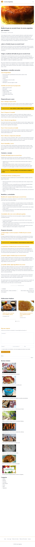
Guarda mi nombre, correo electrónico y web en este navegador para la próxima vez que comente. (16, 349)
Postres (2, 26)
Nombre (3, 346)
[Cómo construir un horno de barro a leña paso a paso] (9, 437)
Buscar (2, 355)
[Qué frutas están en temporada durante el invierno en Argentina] (9, 469)
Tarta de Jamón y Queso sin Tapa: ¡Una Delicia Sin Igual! (27, 290)
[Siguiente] (32, 310)
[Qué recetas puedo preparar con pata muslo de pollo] (9, 459)
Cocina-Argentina (4, 32)
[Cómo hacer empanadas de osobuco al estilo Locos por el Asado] (9, 404)
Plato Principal (5, 483)
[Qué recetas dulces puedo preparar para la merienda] (9, 368)
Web (25, 346)
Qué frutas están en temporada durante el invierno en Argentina (12, 474)
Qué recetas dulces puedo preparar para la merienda (10, 374)
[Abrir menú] (33, 2)
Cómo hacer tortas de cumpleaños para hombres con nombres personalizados (15, 398)
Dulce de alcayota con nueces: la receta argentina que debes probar (26, 314)
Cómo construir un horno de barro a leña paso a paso (11, 442)
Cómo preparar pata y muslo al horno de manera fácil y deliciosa (13, 431)
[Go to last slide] (3, 310)
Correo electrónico (16, 346)
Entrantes (4, 480)
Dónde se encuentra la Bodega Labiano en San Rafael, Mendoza (13, 421)
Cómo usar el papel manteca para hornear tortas (10, 452)
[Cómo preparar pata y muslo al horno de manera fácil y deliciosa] (9, 427)
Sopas (4, 486)
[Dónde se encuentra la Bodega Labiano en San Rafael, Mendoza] (9, 415)
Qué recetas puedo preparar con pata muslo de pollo (11, 463)
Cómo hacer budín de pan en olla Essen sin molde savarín (12, 384)
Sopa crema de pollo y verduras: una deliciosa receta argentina (8, 290)
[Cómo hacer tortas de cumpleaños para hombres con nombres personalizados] (9, 392)
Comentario (4, 333)
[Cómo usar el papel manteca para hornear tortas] (9, 448)
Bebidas (4, 479)
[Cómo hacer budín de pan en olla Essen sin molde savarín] (9, 380)
